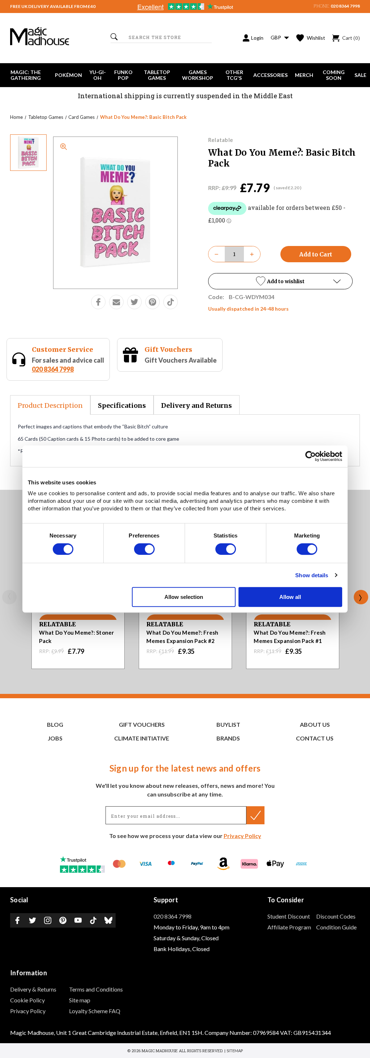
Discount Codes (336, 916)
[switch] (144, 549)
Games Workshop (197, 75)
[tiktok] (170, 302)
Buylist (228, 724)
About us (315, 724)
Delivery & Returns (33, 989)
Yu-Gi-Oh (97, 75)
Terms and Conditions (96, 989)
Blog (55, 724)
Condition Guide (336, 927)
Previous (9, 597)
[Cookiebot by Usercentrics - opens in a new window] (310, 456)
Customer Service (62, 349)
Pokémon (68, 75)
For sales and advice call (68, 364)
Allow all (290, 597)
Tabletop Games (157, 75)
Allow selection (183, 597)
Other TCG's (234, 75)
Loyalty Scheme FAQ (94, 1010)
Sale (360, 75)
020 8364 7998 (345, 6)
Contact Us (315, 738)
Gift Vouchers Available (181, 360)
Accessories (270, 75)
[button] (280, 281)
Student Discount (288, 916)
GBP (276, 37)
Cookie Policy (27, 1000)
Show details (311, 575)
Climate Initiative (141, 738)
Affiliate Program (289, 927)
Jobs (55, 738)
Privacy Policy (242, 835)
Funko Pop (123, 75)
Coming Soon (334, 75)
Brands (228, 738)
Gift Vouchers (168, 349)
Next (361, 597)
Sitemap (235, 1050)
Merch (304, 75)
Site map (79, 1000)
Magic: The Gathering (25, 75)
